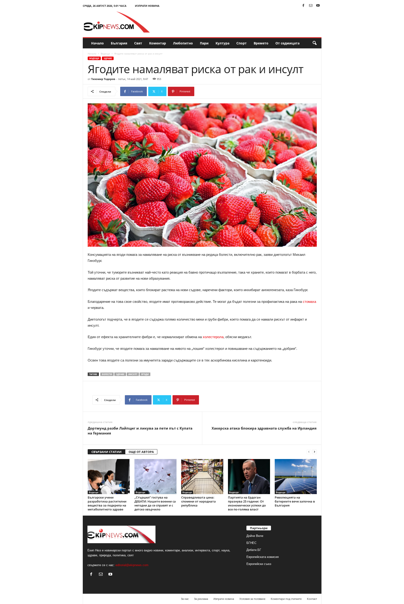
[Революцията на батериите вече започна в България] (296, 476)
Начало (97, 43)
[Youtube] (318, 5)
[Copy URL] (210, 91)
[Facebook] (303, 5)
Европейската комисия (262, 557)
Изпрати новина (147, 5)
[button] (314, 43)
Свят (138, 43)
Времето (261, 43)
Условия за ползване (252, 598)
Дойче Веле (254, 536)
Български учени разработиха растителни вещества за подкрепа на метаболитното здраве (107, 503)
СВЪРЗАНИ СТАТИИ (106, 452)
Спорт (241, 43)
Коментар (157, 43)
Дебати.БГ (253, 550)
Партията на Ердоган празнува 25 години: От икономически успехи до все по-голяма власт (247, 503)
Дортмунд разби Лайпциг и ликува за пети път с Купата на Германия (140, 430)
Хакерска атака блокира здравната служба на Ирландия (264, 428)
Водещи (105, 53)
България (119, 43)
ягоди (145, 374)
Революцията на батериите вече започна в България (295, 501)
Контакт (312, 598)
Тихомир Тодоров (103, 79)
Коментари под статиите (286, 598)
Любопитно (183, 43)
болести (107, 374)
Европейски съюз (258, 564)
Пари (204, 43)
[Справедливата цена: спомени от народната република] (202, 476)
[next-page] (314, 451)
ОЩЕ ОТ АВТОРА (141, 452)
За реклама (201, 598)
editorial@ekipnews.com (131, 565)
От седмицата (287, 43)
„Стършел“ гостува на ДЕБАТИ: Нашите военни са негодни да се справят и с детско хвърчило (155, 503)
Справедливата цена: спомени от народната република (198, 501)
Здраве (108, 58)
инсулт (132, 374)
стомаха (309, 302)
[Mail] (311, 5)
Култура (222, 43)
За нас (185, 598)
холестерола (213, 337)
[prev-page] (309, 451)
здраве (120, 374)
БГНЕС (251, 543)
